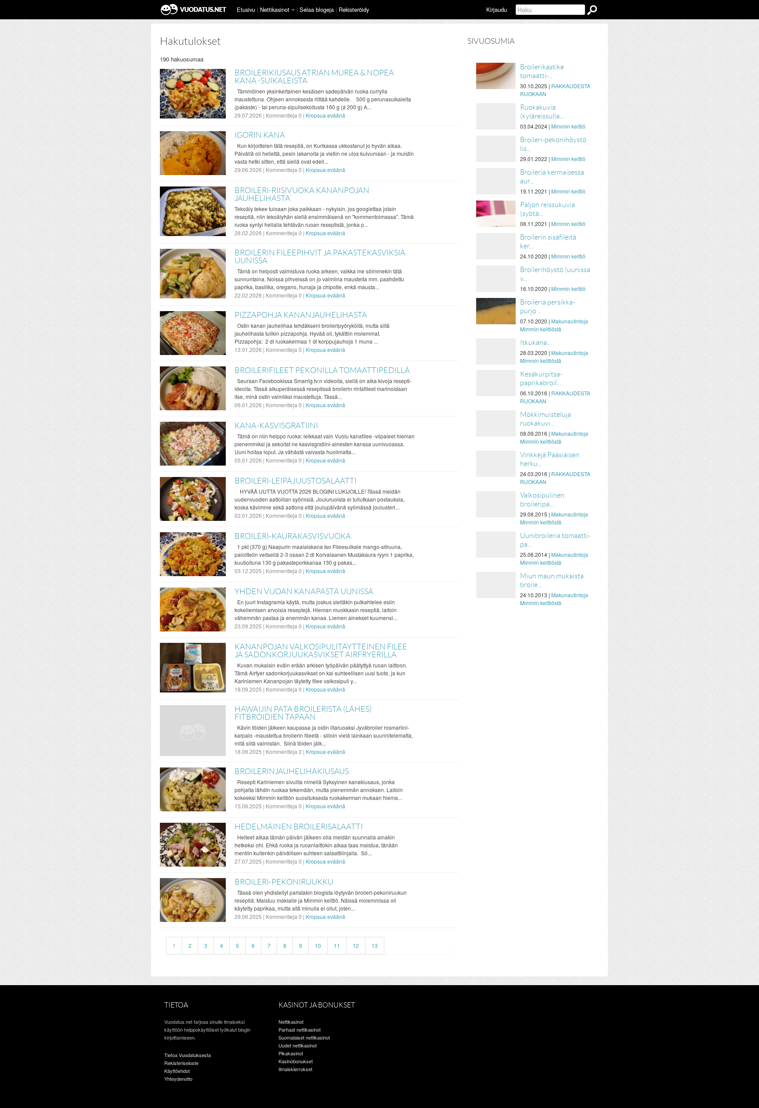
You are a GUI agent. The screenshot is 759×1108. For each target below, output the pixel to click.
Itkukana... (535, 342)
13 (375, 945)
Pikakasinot (290, 1053)
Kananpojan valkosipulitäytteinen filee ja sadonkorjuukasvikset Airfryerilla (321, 650)
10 (318, 945)
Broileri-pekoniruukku (284, 882)
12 (356, 945)
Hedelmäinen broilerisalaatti (299, 826)
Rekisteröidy (354, 9)
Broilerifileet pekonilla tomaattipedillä (322, 370)
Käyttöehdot (177, 1070)
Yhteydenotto (178, 1078)
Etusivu (246, 9)
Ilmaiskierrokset (295, 1068)
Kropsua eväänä (325, 115)
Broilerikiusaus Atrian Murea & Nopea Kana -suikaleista (314, 76)
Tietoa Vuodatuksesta (187, 1054)
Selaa (317, 9)
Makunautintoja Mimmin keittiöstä (554, 325)
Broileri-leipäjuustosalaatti (296, 481)
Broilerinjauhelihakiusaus (292, 771)
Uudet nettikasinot (297, 1045)
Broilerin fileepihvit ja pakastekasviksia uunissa (320, 256)
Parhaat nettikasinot (299, 1029)
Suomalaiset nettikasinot (304, 1037)
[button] (293, 10)
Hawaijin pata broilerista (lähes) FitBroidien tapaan (303, 713)
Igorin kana (260, 135)
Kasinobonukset (295, 1061)
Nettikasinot (274, 9)
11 (337, 945)
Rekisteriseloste (181, 1062)
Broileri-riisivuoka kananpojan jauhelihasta (302, 194)
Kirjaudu (496, 9)
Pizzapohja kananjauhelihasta (301, 315)
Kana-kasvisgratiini (276, 425)
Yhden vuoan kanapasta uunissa (304, 591)
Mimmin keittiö (568, 126)
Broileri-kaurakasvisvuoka (293, 536)
